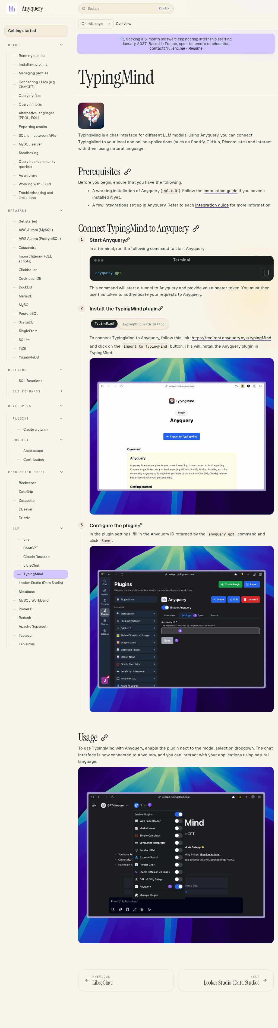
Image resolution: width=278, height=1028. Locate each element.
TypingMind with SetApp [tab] (143, 324)
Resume (195, 48)
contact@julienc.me (167, 48)
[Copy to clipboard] (265, 272)
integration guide (212, 205)
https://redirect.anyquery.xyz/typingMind (231, 337)
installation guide (221, 190)
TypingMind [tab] (104, 323)
